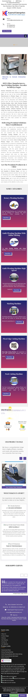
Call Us (6, 695)
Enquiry (23, 695)
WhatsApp (14, 695)
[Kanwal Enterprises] (14, 13)
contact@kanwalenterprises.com (15, 20)
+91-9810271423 (11, 27)
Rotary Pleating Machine (7, 652)
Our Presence (4, 640)
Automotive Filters (6, 1)
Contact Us (4, 642)
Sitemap (3, 638)
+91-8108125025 (11, 25)
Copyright (4, 688)
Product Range (5, 636)
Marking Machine (5, 658)
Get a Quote (6, 31)
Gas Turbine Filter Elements (13, 2)
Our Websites (4, 644)
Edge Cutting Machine (14, 465)
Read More (6, 217)
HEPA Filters (18, 1)
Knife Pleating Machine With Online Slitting (11, 654)
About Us (3, 634)
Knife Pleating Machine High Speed (9, 656)
